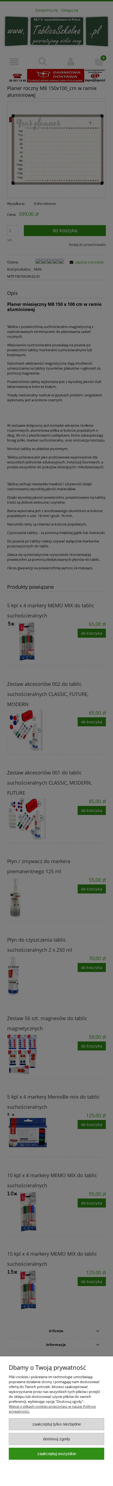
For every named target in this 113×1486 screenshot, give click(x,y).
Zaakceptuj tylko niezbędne (56, 1424)
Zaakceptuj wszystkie (56, 1453)
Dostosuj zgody (56, 1438)
